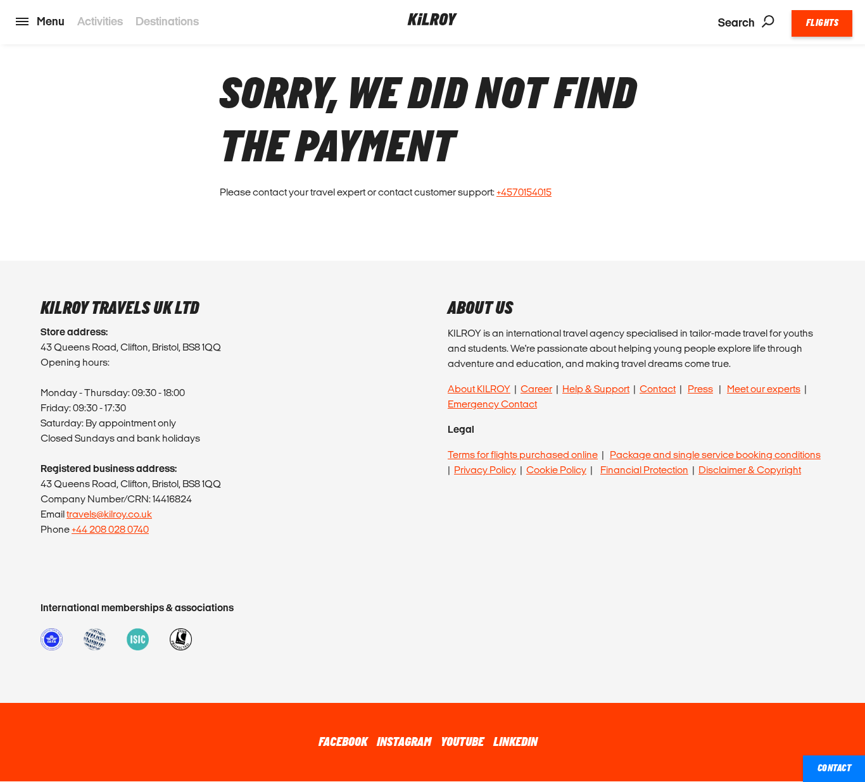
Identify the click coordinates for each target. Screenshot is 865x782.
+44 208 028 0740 (110, 529)
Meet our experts (763, 388)
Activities (100, 21)
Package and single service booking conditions (715, 454)
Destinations (167, 21)
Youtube (462, 742)
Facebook (343, 742)
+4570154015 (524, 192)
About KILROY (479, 388)
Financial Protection (644, 469)
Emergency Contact (492, 404)
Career (536, 388)
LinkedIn (515, 742)
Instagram (404, 742)
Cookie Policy (556, 469)
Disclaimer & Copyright (749, 469)
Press (700, 388)
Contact (658, 388)
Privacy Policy (485, 469)
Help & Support (595, 388)
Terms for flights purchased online (523, 454)
